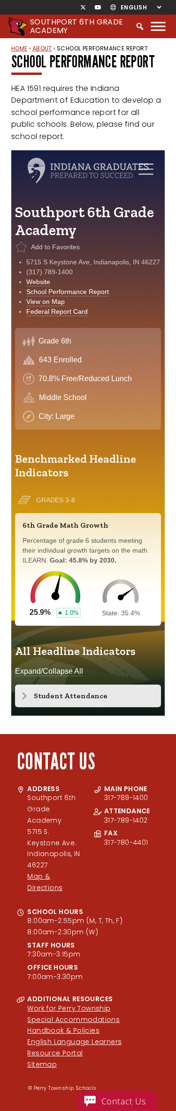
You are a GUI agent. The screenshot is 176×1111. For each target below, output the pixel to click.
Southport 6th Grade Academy (76, 26)
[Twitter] (83, 7)
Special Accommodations (73, 1019)
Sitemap (42, 1064)
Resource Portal (55, 1053)
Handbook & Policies (63, 1030)
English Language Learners (74, 1041)
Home (19, 48)
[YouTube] (98, 7)
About (42, 48)
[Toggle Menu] (158, 26)
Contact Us (123, 1101)
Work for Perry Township (68, 1008)
